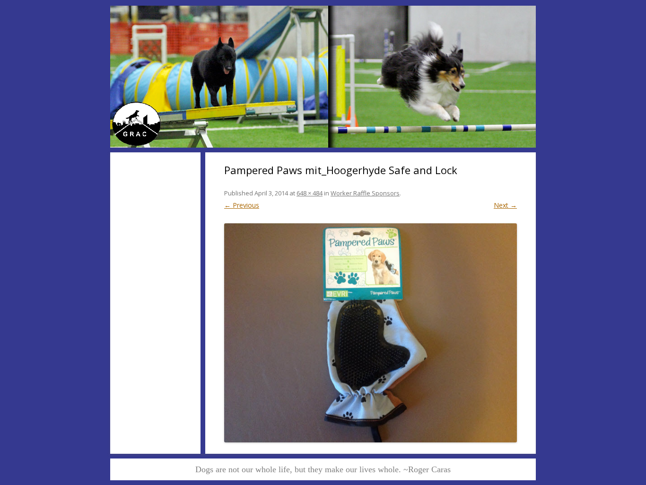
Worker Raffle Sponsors (365, 193)
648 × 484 (310, 193)
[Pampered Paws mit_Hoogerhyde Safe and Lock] (370, 332)
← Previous (241, 205)
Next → (505, 205)
